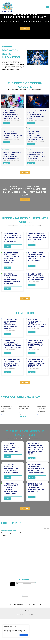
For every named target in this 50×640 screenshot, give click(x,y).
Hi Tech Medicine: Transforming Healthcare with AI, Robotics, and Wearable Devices (36, 468)
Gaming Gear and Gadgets (14, 120)
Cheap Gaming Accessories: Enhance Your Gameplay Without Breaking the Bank (35, 136)
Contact (39, 604)
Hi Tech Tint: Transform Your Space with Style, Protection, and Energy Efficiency (11, 468)
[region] (15, 631)
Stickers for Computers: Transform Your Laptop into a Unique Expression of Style (12, 344)
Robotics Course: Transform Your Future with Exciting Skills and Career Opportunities (37, 256)
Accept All (24, 634)
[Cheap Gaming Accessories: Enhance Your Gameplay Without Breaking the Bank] (32, 128)
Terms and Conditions (18, 604)
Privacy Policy (28, 604)
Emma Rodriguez (7, 120)
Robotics (37, 241)
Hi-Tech (35, 454)
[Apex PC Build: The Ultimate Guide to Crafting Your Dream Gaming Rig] (29, 149)
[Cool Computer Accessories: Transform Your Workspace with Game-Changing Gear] (12, 101)
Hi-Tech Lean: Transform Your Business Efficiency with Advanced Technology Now (12, 447)
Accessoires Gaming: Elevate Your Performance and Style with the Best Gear (36, 114)
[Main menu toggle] (47, 7)
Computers (13, 330)
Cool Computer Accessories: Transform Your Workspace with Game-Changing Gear (12, 114)
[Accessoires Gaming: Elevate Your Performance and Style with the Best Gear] (37, 101)
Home (10, 604)
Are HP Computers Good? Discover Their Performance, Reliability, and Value (36, 363)
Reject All (16, 634)
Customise (8, 634)
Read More (4, 535)
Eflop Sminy (31, 454)
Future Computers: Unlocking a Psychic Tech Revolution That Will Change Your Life (12, 363)
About (34, 604)
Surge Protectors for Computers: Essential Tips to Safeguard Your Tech (36, 344)
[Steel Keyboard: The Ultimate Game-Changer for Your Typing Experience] (5, 149)
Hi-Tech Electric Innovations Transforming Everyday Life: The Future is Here (36, 487)
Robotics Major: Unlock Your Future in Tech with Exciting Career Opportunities (12, 237)
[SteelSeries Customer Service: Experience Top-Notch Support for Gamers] (8, 128)
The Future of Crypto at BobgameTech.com (12, 533)
